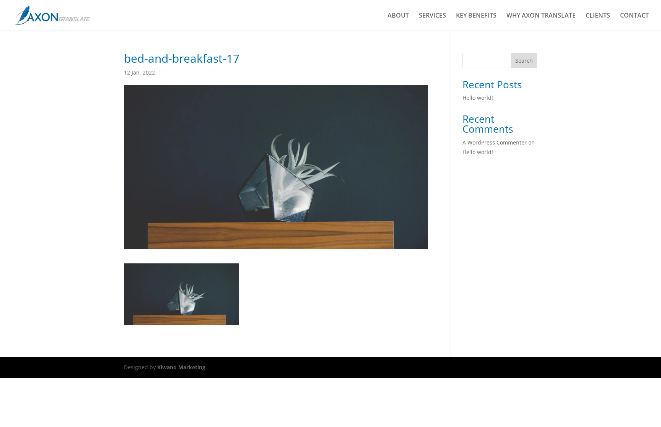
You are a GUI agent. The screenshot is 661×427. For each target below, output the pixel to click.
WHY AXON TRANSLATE (541, 16)
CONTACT (634, 16)
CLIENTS (598, 16)
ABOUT (398, 16)
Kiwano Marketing (181, 367)
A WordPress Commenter (494, 142)
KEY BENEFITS (476, 16)
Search (524, 60)
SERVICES (432, 16)
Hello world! (477, 97)
